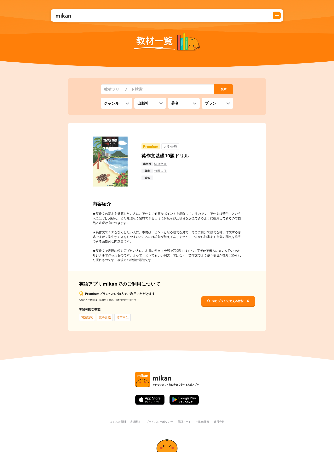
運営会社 (219, 421)
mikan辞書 (202, 421)
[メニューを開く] (277, 15)
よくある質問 (118, 421)
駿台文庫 (160, 164)
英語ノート (184, 421)
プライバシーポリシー (159, 421)
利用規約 (135, 421)
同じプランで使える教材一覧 (231, 301)
